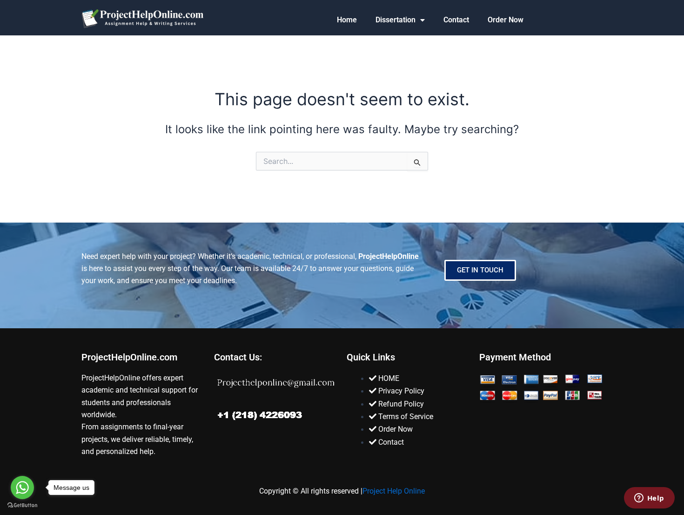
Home (347, 19)
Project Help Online (393, 491)
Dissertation (396, 19)
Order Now (505, 19)
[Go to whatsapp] (22, 487)
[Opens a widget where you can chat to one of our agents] (649, 498)
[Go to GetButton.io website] (22, 505)
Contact (456, 19)
